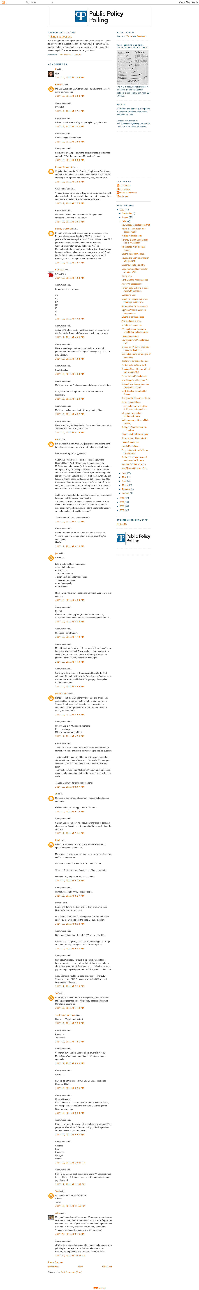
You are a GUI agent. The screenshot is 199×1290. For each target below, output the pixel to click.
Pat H (57, 439)
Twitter (129, 36)
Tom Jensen (122, 196)
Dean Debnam (123, 185)
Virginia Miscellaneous (132, 236)
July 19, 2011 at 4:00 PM (69, 278)
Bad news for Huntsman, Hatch (136, 398)
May (124, 477)
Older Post (107, 1267)
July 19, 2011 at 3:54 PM (69, 182)
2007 (122, 510)
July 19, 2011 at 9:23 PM (69, 1113)
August (125, 217)
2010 (122, 498)
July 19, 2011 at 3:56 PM (69, 222)
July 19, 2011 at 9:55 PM (69, 1135)
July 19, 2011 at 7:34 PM (69, 986)
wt (56, 794)
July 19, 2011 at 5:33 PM (69, 924)
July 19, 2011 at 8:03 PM (69, 1063)
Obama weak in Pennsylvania (135, 434)
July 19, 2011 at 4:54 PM (69, 715)
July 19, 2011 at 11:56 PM (70, 1206)
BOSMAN (59, 270)
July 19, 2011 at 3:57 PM (69, 263)
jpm (56, 553)
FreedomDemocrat (63, 167)
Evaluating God (128, 295)
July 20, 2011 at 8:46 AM (69, 1234)
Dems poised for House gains (135, 306)
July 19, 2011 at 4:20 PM (69, 374)
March (125, 485)
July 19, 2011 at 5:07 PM (69, 787)
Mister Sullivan (62, 693)
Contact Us (122, 524)
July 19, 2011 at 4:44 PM (69, 637)
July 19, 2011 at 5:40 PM (69, 948)
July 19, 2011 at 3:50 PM (69, 96)
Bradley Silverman (63, 229)
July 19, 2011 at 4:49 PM (69, 662)
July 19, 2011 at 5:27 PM (69, 896)
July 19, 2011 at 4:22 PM (69, 414)
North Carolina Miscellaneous (135, 280)
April (124, 481)
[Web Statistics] (99, 1289)
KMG (57, 840)
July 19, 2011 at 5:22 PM (69, 880)
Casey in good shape (131, 402)
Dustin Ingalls (123, 189)
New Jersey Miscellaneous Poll (136, 225)
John (57, 1213)
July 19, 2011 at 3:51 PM (69, 111)
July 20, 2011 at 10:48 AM (70, 1256)
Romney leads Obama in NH (134, 438)
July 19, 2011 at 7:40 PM (69, 1008)
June (124, 473)
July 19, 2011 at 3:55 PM (69, 203)
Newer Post (53, 1267)
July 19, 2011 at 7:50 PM (69, 1023)
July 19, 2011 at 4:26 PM (69, 432)
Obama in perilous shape (133, 317)
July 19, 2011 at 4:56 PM (69, 736)
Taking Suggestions (130, 442)
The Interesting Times (65, 1015)
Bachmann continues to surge (135, 361)
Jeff (57, 993)
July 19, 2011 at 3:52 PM (69, 126)
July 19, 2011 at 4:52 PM (69, 686)
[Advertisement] (136, 153)
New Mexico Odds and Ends (134, 468)
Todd (57, 1191)
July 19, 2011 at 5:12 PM (69, 811)
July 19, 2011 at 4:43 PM (69, 622)
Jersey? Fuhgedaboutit (132, 284)
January (126, 493)
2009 (122, 502)
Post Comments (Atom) (71, 1272)
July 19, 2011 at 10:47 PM (70, 1163)
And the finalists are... (131, 321)
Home (80, 1267)
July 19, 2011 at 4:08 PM (69, 359)
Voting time (127, 276)
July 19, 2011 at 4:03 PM (69, 337)
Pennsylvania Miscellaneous (134, 376)
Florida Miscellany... (131, 446)
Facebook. (141, 36)
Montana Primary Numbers (134, 464)
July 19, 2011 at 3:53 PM (69, 142)
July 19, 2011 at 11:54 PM (70, 1184)
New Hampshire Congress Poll (135, 380)
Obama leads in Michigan (133, 254)
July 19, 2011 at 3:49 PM (69, 77)
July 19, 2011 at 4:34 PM (69, 546)
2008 (122, 506)
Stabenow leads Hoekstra (133, 265)
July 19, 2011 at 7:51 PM (69, 1042)
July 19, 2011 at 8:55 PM (69, 1088)
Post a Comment (55, 1262)
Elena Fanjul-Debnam (127, 192)
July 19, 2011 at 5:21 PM (69, 833)
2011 (122, 210)
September (127, 213)
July (124, 221)
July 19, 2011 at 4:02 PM (69, 319)
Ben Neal (59, 84)
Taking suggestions (130, 336)
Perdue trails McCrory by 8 (134, 365)
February (126, 489)
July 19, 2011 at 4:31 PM (69, 521)
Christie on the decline (132, 325)
